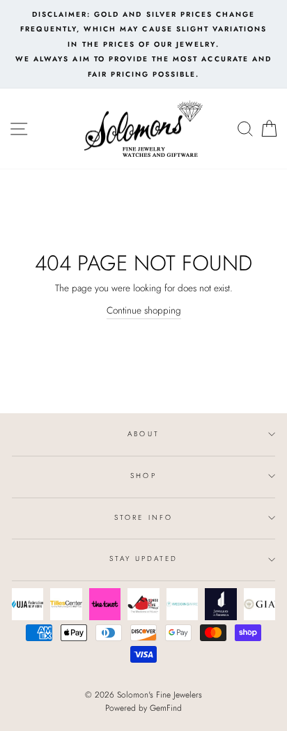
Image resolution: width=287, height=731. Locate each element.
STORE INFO (143, 517)
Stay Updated (143, 558)
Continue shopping (144, 310)
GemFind (166, 708)
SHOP (143, 475)
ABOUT (143, 434)
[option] (143, 44)
